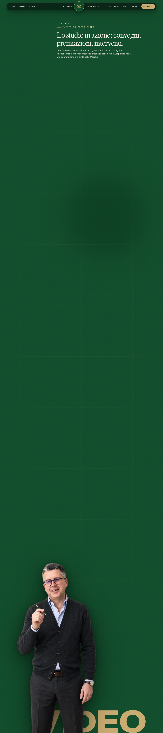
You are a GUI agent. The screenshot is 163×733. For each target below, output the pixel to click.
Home (60, 23)
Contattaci (148, 6)
